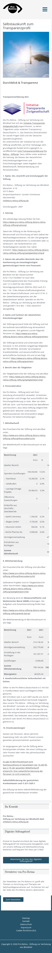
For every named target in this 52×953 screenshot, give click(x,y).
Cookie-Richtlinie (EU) (26, 930)
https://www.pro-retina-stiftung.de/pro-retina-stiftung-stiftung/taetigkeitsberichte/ (23, 588)
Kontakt (26, 921)
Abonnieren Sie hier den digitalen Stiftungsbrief (26, 860)
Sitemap (26, 918)
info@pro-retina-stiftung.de (16, 200)
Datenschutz (26, 924)
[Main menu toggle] (45, 9)
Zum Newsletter (13, 899)
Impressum (26, 927)
